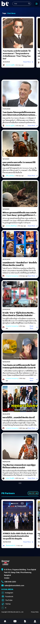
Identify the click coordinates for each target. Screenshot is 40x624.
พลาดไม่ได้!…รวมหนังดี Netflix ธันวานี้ (19, 417)
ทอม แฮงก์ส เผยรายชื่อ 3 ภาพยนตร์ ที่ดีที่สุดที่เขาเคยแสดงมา (19, 163)
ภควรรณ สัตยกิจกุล (11, 226)
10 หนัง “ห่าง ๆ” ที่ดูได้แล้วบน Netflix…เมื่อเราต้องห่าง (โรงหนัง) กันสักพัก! (19, 314)
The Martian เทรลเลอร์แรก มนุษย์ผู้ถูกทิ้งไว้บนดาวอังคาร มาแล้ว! (19, 466)
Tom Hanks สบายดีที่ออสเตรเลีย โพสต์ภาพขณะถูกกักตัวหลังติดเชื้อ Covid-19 (19, 366)
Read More (27, 62)
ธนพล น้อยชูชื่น (10, 478)
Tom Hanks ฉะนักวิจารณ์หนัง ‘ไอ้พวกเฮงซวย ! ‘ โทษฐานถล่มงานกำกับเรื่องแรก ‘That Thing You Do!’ (17, 54)
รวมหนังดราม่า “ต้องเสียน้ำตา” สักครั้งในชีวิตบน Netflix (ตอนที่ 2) (20, 263)
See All (31, 493)
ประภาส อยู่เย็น (10, 65)
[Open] (37, 4)
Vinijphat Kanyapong (12, 276)
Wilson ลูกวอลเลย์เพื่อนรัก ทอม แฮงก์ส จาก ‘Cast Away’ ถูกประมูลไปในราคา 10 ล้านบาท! (19, 215)
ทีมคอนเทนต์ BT (10, 545)
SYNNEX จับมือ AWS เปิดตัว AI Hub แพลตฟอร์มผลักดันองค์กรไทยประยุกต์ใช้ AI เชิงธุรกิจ (18, 536)
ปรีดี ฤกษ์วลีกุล (10, 175)
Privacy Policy (35, 612)
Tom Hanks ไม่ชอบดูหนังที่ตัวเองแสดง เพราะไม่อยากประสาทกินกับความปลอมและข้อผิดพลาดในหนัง (19, 115)
